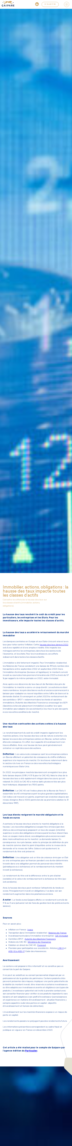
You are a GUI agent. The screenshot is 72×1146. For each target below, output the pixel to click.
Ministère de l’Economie (39, 942)
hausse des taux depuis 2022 (54, 644)
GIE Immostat (61, 936)
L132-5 (60, 948)
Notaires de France (57, 933)
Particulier (31, 1051)
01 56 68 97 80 (50, 4)
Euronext (41, 945)
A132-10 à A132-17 (16, 951)
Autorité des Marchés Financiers (40, 939)
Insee (30, 929)
